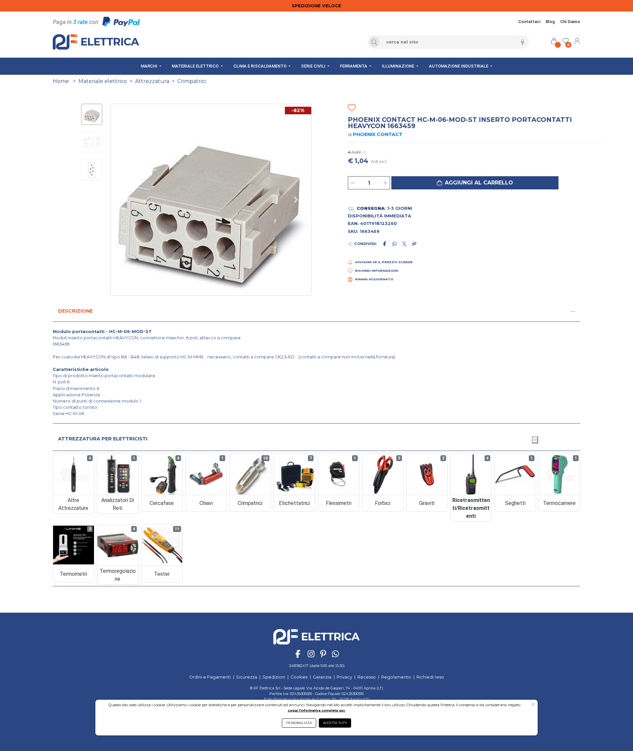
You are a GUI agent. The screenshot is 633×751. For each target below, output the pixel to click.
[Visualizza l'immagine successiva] (126, 200)
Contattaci (529, 21)
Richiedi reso (430, 677)
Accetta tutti (335, 723)
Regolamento (396, 677)
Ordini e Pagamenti (210, 677)
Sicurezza (246, 677)
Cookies (299, 677)
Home (61, 81)
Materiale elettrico (102, 81)
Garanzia (322, 677)
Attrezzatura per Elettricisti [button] (102, 439)
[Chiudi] (535, 439)
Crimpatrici (191, 81)
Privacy (344, 677)
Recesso (366, 677)
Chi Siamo (570, 21)
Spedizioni (273, 677)
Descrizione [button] (75, 311)
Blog (550, 21)
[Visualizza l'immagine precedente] (296, 200)
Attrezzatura (152, 81)
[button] (474, 182)
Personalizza (299, 723)
